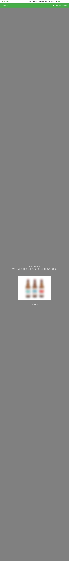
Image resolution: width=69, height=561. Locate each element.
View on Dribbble (35, 304)
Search (67, 1)
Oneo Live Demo (55, 5)
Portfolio (60, 5)
